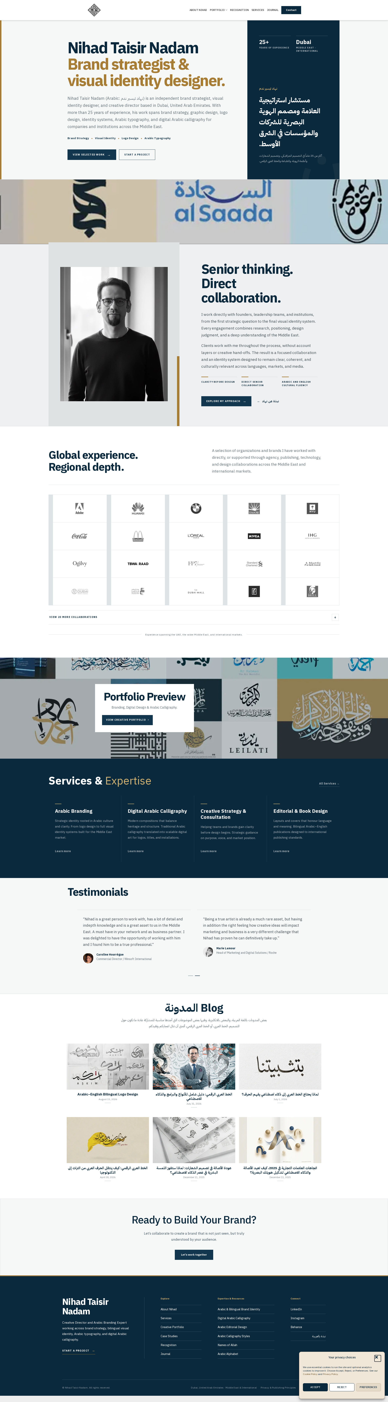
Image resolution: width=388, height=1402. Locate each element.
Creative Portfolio (172, 1333)
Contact (291, 10)
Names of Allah (227, 1351)
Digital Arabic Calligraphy (234, 1324)
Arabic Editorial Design (232, 1333)
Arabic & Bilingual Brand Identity (239, 1316)
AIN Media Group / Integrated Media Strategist (246, 965)
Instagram (297, 1324)
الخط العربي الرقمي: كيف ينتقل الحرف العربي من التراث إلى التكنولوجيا (108, 1176)
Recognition (239, 10)
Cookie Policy (310, 1374)
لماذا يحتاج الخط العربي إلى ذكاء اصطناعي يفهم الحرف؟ (280, 1101)
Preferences (368, 1387)
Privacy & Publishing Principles (278, 1394)
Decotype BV (104, 959)
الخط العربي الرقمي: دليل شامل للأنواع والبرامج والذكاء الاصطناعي (194, 1103)
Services (258, 10)
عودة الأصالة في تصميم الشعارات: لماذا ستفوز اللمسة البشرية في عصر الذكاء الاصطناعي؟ (193, 1176)
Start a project (137, 154)
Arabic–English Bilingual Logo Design (107, 1101)
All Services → (329, 783)
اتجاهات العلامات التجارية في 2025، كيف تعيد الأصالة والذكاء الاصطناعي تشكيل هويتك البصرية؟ (280, 1176)
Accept (315, 1387)
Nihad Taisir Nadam (85, 1313)
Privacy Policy (330, 1374)
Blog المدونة (194, 1014)
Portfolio (217, 10)
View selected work (92, 154)
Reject (342, 1387)
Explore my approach (226, 401)
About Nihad (198, 10)
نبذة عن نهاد (268, 401)
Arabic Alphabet (228, 1360)
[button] (377, 1358)
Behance (296, 1333)
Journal (272, 10)
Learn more (63, 851)
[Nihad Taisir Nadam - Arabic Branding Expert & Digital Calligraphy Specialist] (107, 10)
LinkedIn (296, 1316)
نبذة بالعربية (319, 1342)
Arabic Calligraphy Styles (234, 1342)
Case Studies (169, 1342)
